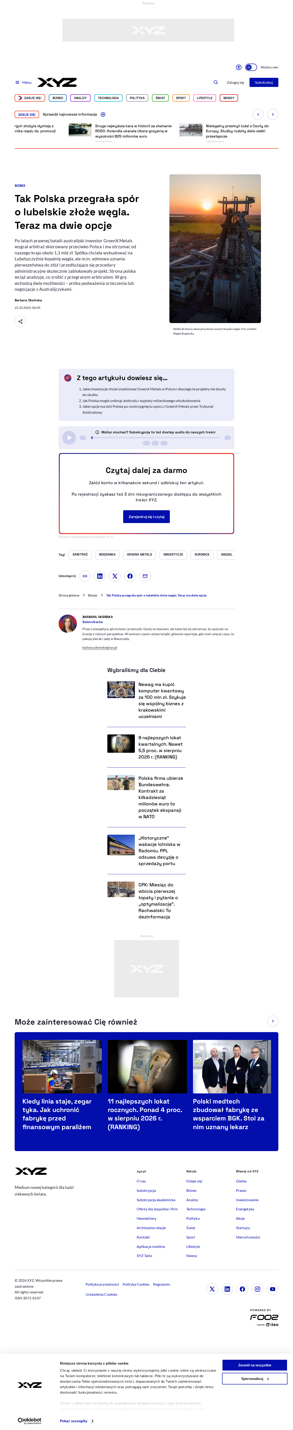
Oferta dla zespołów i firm (157, 1209)
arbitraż (80, 554)
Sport (181, 98)
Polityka (137, 98)
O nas (141, 1181)
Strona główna (69, 595)
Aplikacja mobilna (151, 1246)
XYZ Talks (144, 1255)
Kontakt (143, 1237)
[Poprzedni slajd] (258, 114)
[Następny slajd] (272, 114)
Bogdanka (107, 554)
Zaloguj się (235, 82)
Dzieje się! (32, 98)
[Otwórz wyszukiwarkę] (215, 82)
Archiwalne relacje (151, 1227)
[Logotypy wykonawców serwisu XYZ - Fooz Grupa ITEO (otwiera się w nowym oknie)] (264, 1319)
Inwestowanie (247, 1200)
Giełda (241, 1181)
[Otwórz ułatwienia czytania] (238, 67)
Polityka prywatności (102, 1284)
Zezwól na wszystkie (254, 1365)
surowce (202, 554)
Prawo (241, 1190)
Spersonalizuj (252, 1379)
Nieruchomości (248, 1237)
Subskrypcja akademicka (156, 1200)
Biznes (57, 98)
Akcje (240, 1218)
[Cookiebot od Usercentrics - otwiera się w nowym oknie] (30, 1421)
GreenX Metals (139, 554)
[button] (272, 1021)
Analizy (80, 98)
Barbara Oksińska (28, 300)
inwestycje (173, 554)
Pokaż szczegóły (73, 1421)
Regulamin (161, 1284)
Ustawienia (101, 1294)
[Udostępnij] (20, 321)
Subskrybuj (264, 82)
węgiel (227, 554)
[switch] (251, 67)
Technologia (108, 98)
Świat (160, 98)
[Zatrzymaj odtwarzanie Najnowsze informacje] (103, 114)
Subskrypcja (146, 1190)
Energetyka (245, 1209)
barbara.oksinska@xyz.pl (99, 647)
